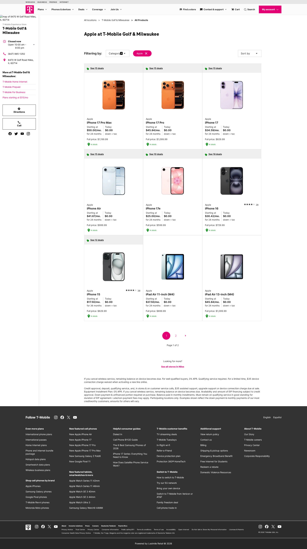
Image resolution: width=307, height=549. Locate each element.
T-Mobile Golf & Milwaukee (115, 20)
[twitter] (16, 134)
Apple (140, 53)
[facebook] (10, 134)
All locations (90, 20)
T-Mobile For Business (14, 92)
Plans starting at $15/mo (15, 97)
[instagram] (28, 134)
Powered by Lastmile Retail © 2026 (153, 543)
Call (19, 124)
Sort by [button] (250, 53)
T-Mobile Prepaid (11, 87)
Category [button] (114, 53)
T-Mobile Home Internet (15, 81)
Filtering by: (93, 53)
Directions (19, 110)
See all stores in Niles (172, 366)
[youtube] (22, 134)
